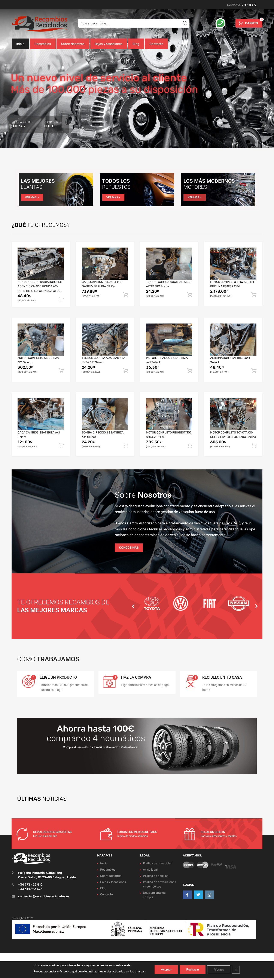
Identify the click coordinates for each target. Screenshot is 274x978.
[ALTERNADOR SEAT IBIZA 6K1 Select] (233, 339)
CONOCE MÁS (129, 547)
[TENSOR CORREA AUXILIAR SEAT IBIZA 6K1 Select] (105, 339)
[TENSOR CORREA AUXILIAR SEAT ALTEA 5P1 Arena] (169, 263)
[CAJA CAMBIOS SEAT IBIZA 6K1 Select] (41, 414)
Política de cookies (155, 876)
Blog (136, 44)
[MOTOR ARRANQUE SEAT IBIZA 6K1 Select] (169, 339)
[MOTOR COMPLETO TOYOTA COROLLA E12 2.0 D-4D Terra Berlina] (233, 414)
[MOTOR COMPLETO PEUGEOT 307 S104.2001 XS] (169, 414)
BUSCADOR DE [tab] (22, 124)
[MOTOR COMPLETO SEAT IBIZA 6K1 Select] (41, 339)
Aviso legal (150, 869)
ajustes (140, 971)
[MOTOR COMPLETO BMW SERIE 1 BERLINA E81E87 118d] (233, 263)
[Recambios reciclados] (30, 24)
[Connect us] (187, 894)
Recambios (42, 44)
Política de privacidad (157, 863)
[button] (133, 606)
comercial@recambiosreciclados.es (43, 896)
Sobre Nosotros (73, 44)
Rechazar (192, 970)
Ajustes (219, 970)
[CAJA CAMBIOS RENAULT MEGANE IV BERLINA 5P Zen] (105, 263)
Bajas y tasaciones (108, 44)
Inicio (20, 44)
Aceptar (166, 970)
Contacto (156, 44)
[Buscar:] (133, 23)
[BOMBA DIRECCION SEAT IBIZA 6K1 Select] (105, 414)
